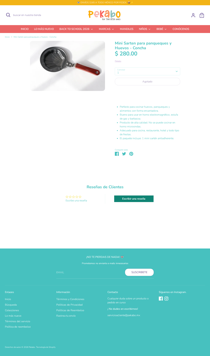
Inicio (7, 37)
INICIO (25, 29)
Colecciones (12, 310)
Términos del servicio (17, 321)
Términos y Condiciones (70, 299)
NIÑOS (143, 29)
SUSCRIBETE (139, 272)
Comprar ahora (147, 91)
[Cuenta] (193, 15)
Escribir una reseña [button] (133, 199)
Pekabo (118, 61)
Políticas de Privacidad (69, 305)
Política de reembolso (18, 327)
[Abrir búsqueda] (8, 15)
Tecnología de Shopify (45, 347)
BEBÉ (160, 29)
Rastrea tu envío (66, 316)
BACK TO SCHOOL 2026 (74, 29)
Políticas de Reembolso (70, 310)
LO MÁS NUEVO (44, 29)
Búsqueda (11, 305)
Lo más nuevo (13, 316)
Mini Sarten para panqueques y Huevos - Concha (35, 37)
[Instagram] (166, 299)
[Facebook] (161, 299)
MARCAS (105, 29)
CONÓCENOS (181, 29)
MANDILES (126, 29)
